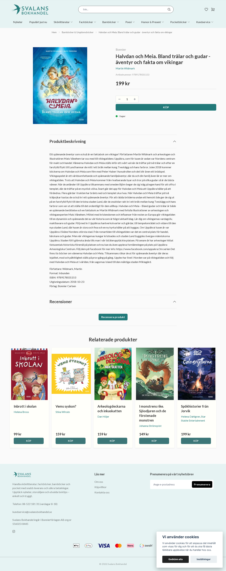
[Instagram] (13, 531)
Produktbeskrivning (67, 141)
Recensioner (60, 301)
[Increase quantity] (134, 99)
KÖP (28, 440)
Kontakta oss (102, 492)
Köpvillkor (100, 487)
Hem (54, 32)
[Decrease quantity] (119, 99)
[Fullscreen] (60, 85)
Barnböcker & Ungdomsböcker (77, 32)
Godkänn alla (175, 559)
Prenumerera (202, 484)
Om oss (98, 481)
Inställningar (204, 559)
